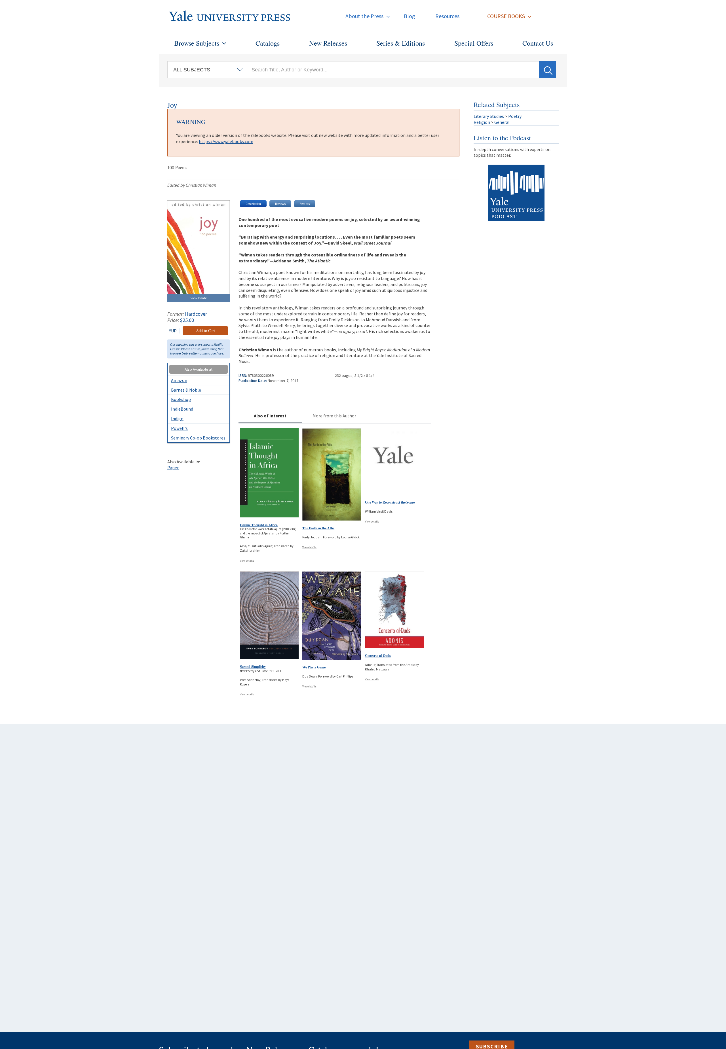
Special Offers (473, 43)
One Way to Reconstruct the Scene (390, 502)
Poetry (515, 116)
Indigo (177, 418)
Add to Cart (205, 330)
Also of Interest (270, 416)
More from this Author (334, 416)
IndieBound (182, 409)
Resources (447, 16)
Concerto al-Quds (378, 655)
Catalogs (268, 43)
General (502, 122)
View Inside (199, 298)
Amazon (179, 380)
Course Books (506, 16)
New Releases (328, 43)
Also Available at (198, 369)
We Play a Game (314, 667)
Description (253, 204)
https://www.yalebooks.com (226, 141)
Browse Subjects (196, 43)
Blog (409, 16)
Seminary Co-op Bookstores (198, 438)
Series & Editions (400, 43)
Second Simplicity (253, 666)
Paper (173, 467)
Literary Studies (489, 116)
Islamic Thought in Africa (259, 525)
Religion (482, 122)
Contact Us (537, 43)
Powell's (179, 428)
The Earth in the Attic (318, 528)
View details (247, 560)
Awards (305, 204)
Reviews (280, 204)
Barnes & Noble (186, 390)
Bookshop (181, 399)
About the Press (364, 16)
